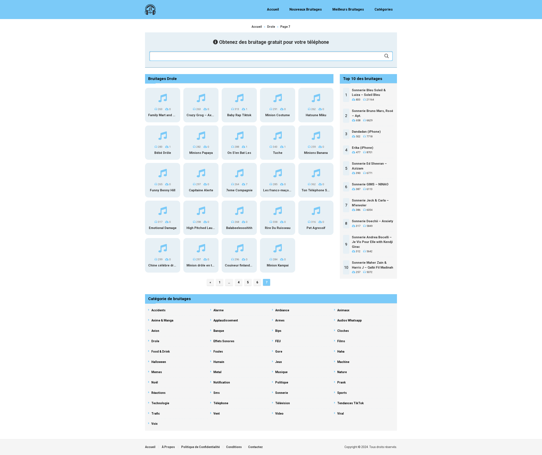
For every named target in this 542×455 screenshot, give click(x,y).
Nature (342, 372)
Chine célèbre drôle (163, 265)
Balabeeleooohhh (239, 228)
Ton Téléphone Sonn (317, 190)
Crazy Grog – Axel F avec (206, 115)
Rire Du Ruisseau (277, 228)
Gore (278, 351)
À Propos (168, 447)
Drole (271, 26)
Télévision (282, 403)
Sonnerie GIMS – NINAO (370, 184)
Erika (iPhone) (362, 148)
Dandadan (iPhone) (366, 132)
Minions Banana (316, 153)
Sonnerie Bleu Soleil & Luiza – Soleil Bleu (369, 92)
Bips (278, 330)
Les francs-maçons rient (281, 190)
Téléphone (220, 403)
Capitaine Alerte (201, 190)
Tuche (277, 153)
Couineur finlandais (239, 265)
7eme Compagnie (239, 190)
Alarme (218, 310)
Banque (218, 330)
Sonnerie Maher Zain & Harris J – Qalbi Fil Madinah (372, 265)
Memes (156, 372)
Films (341, 341)
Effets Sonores (223, 341)
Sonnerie (281, 392)
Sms (216, 392)
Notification (221, 382)
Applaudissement (225, 320)
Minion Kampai (278, 265)
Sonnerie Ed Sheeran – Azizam (369, 166)
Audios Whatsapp (349, 320)
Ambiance (282, 310)
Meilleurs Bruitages (348, 9)
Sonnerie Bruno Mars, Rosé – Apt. (372, 113)
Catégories (384, 9)
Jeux (278, 362)
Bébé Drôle (162, 153)
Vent (216, 413)
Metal (217, 372)
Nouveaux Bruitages (305, 9)
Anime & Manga (162, 320)
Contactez (255, 447)
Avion (155, 330)
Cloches (343, 330)
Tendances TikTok (350, 403)
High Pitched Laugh (201, 228)
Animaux (343, 310)
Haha (340, 351)
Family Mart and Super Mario (169, 115)
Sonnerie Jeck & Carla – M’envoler (370, 203)
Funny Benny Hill (162, 190)
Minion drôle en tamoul (204, 265)
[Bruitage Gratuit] (150, 9)
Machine (343, 362)
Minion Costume (277, 115)
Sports (342, 392)
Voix (154, 423)
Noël (154, 382)
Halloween (158, 362)
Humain (218, 362)
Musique (281, 372)
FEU (278, 341)
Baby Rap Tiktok (239, 115)
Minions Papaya (201, 153)
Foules (218, 351)
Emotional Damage (163, 228)
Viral (340, 413)
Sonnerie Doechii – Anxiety (372, 221)
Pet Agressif (316, 228)
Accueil (273, 9)
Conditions (234, 447)
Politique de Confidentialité (200, 447)
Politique (281, 382)
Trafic (155, 413)
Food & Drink (160, 351)
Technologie (160, 403)
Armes (280, 320)
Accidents (158, 310)
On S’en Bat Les (239, 153)
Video (279, 413)
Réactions (158, 392)
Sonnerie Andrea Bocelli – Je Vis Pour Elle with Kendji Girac (372, 242)
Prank (341, 382)
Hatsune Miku (316, 115)
